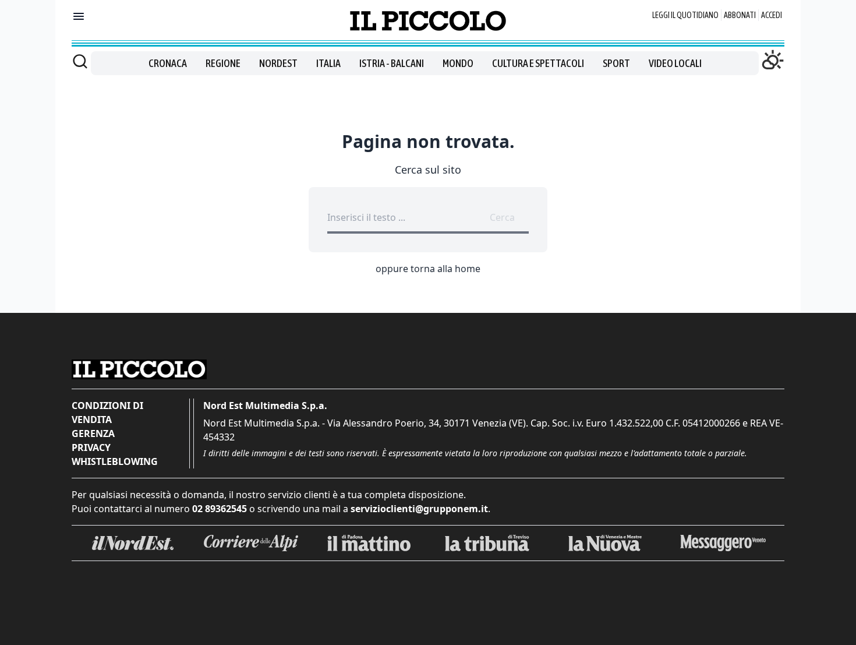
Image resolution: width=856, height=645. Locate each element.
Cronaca (167, 63)
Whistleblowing (115, 461)
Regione (223, 63)
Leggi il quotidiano (685, 15)
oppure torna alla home (428, 268)
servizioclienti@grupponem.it (419, 508)
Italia (328, 63)
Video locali (675, 63)
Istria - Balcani (391, 63)
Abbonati (740, 15)
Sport (616, 63)
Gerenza (93, 433)
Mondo (458, 63)
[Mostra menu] (79, 16)
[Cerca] (80, 61)
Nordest (278, 63)
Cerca (502, 217)
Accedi (771, 15)
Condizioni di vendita (107, 412)
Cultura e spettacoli (538, 63)
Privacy (91, 447)
